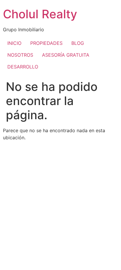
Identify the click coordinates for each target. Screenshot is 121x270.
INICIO (14, 43)
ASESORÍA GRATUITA (65, 55)
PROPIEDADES (46, 43)
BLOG (77, 43)
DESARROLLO (22, 67)
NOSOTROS (20, 55)
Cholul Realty (40, 14)
